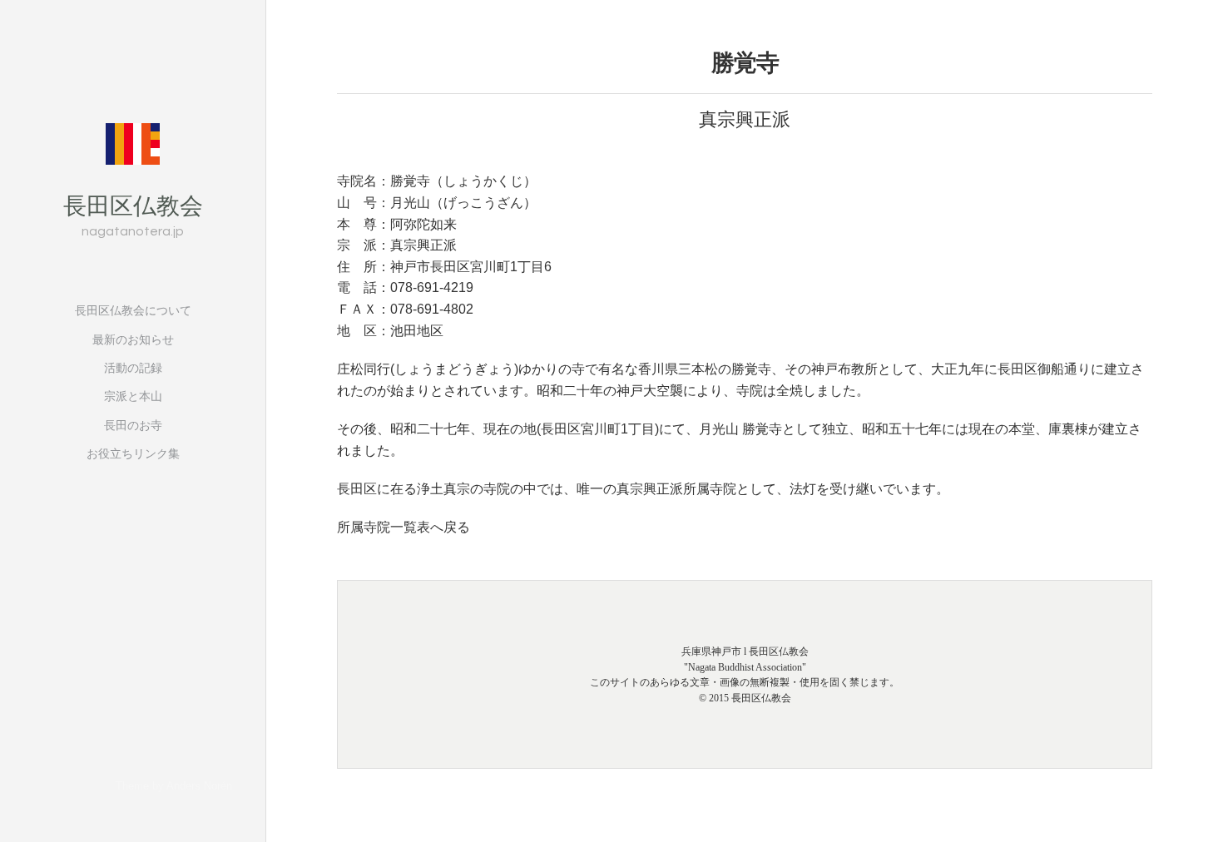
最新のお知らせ (133, 339)
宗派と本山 (133, 396)
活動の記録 (133, 368)
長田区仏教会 (133, 204)
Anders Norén (199, 786)
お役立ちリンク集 (133, 453)
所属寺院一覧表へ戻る (403, 527)
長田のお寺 (133, 425)
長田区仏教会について (133, 310)
